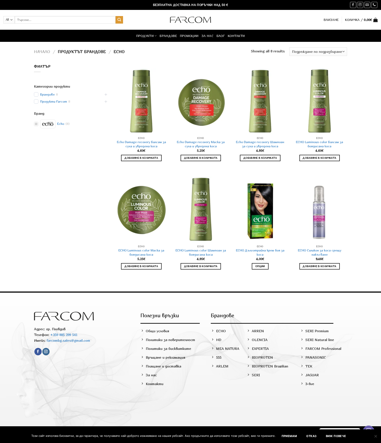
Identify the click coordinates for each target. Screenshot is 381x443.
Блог (221, 36)
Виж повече (336, 436)
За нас (207, 36)
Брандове (168, 36)
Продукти (145, 36)
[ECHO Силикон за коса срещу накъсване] (319, 210)
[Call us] (374, 5)
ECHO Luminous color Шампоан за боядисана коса (201, 252)
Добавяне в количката (141, 157)
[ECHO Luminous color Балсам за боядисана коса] (319, 101)
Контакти (236, 36)
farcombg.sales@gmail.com (68, 340)
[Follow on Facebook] (353, 5)
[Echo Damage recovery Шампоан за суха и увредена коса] (260, 101)
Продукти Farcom (53, 101)
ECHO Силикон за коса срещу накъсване (319, 252)
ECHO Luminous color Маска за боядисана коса (141, 252)
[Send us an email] (367, 5)
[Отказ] (375, 437)
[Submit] (119, 20)
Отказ (311, 436)
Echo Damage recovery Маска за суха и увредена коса (201, 144)
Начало (42, 51)
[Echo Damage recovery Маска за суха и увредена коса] (200, 101)
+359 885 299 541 (63, 334)
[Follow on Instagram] (360, 5)
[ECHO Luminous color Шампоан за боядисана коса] (200, 210)
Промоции (189, 36)
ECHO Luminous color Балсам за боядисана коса (319, 144)
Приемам (289, 436)
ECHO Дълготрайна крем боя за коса (260, 252)
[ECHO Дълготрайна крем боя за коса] (260, 210)
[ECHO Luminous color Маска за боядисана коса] (141, 210)
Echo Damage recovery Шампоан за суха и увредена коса (260, 144)
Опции (260, 266)
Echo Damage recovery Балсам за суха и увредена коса (141, 144)
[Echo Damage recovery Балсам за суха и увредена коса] (141, 101)
